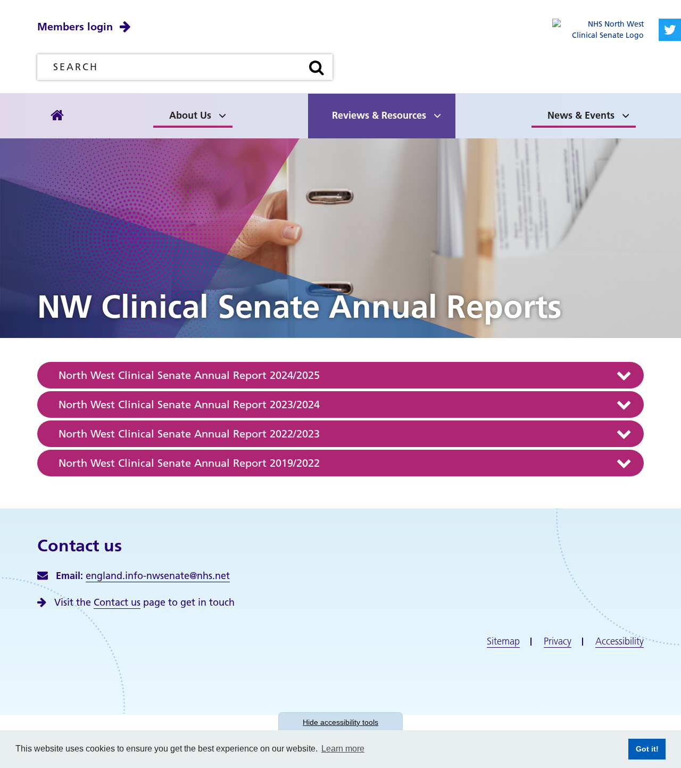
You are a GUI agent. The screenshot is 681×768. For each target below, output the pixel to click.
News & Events (580, 115)
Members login (75, 26)
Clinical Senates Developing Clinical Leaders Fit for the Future (264, 98)
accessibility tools (340, 722)
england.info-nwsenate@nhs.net (158, 575)
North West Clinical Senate (113, 112)
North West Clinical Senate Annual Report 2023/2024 (189, 404)
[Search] (317, 67)
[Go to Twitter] (670, 30)
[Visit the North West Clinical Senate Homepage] (598, 29)
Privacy (557, 641)
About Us (190, 115)
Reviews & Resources (379, 115)
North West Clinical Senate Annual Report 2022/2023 (189, 433)
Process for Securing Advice (115, 112)
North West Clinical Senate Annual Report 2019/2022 (189, 463)
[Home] (57, 115)
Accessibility (619, 641)
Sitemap (503, 641)
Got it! (643, 749)
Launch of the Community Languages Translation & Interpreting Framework (111, 98)
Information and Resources (262, 112)
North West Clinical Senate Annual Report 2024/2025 (189, 375)
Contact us (117, 602)
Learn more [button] (342, 748)
